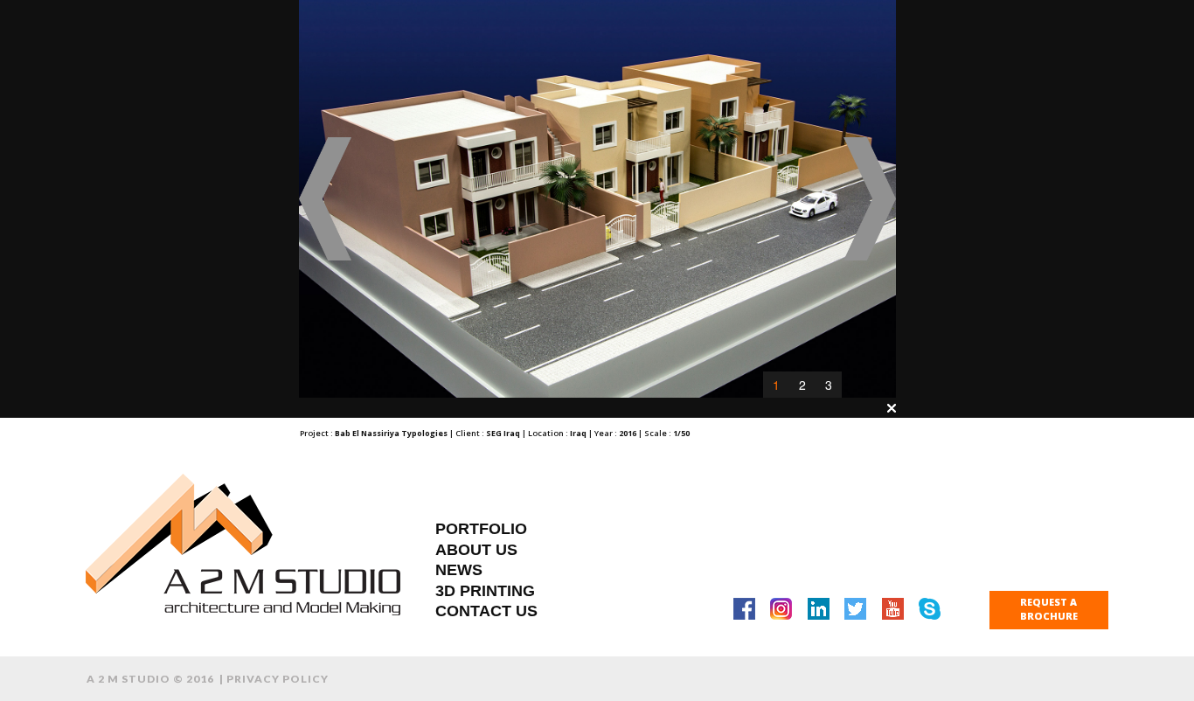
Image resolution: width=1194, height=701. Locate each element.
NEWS (458, 570)
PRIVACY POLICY (277, 678)
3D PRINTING (485, 591)
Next (869, 199)
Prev (325, 199)
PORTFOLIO (481, 529)
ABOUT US (476, 550)
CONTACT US (486, 611)
